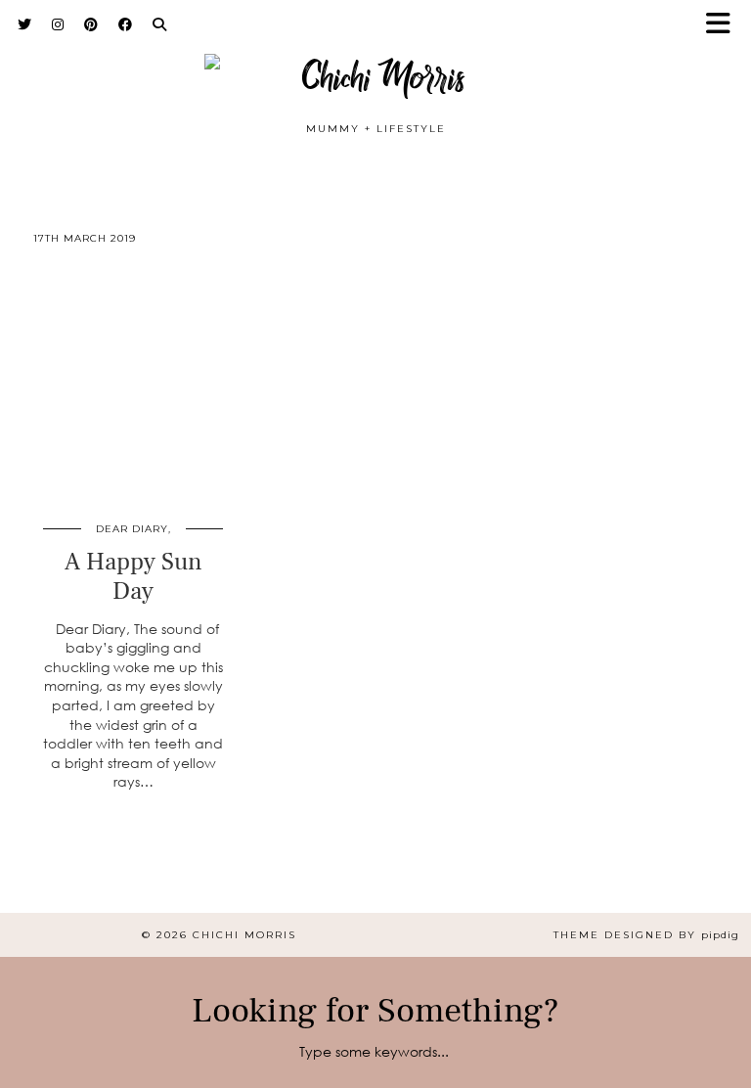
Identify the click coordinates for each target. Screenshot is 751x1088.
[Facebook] (125, 24)
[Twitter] (25, 24)
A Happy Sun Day (133, 576)
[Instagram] (58, 24)
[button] (724, 25)
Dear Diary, (133, 528)
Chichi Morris (244, 935)
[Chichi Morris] (375, 66)
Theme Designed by (646, 935)
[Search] (160, 24)
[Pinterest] (91, 24)
